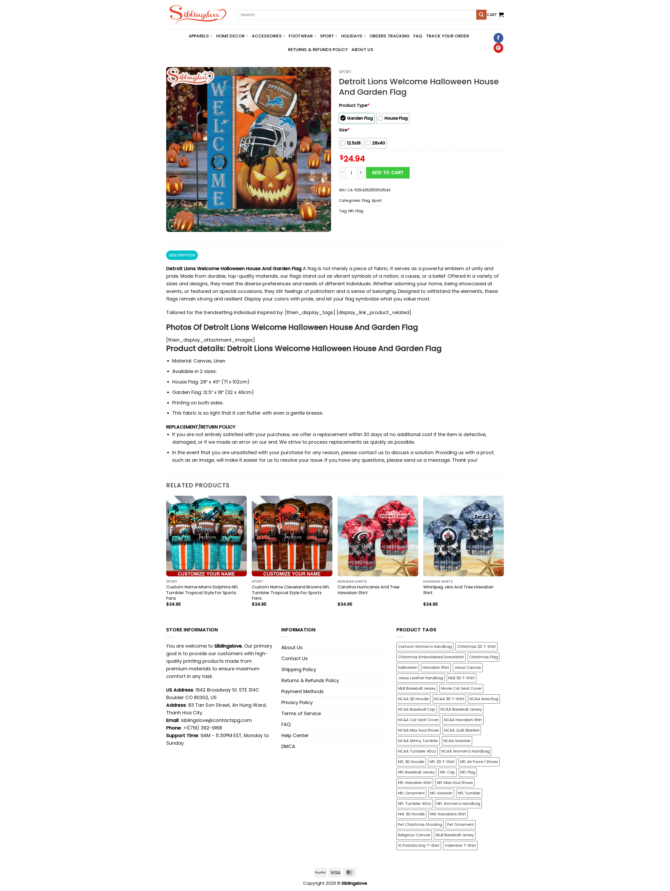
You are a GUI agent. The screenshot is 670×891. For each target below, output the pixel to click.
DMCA (288, 746)
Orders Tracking (390, 36)
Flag (366, 200)
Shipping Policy (298, 669)
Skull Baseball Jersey (455, 835)
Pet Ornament (460, 824)
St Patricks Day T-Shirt (418, 845)
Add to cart (388, 172)
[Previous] (166, 556)
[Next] (503, 556)
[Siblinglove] (198, 14)
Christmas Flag (483, 657)
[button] (495, 14)
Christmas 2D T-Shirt (476, 646)
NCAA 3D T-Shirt (449, 698)
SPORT (327, 36)
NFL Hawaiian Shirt (415, 782)
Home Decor (230, 36)
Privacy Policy (297, 702)
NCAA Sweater (457, 740)
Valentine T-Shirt (460, 845)
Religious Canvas (414, 835)
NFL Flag (355, 211)
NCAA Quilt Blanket (461, 730)
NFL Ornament (411, 793)
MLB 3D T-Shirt (461, 678)
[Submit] (481, 15)
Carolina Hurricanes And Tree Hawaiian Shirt (368, 589)
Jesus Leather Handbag (420, 678)
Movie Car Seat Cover (461, 688)
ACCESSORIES (267, 36)
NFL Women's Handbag (458, 803)
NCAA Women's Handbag (465, 751)
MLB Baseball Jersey (417, 688)
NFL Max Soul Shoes (455, 782)
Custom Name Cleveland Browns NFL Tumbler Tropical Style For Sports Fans (291, 592)
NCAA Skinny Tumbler (418, 740)
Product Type (354, 105)
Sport (345, 72)
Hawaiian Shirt (436, 667)
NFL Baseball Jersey (416, 772)
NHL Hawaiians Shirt (448, 814)
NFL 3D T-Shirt (442, 761)
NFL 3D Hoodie (411, 761)
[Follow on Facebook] (498, 38)
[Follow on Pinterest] (498, 48)
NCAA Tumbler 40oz (417, 751)
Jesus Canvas (467, 667)
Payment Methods (302, 691)
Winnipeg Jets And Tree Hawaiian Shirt (458, 589)
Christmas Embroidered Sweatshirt (431, 657)
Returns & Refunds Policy (318, 50)
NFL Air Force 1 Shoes (479, 761)
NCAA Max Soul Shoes (418, 730)
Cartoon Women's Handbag (425, 646)
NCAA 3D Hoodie (413, 698)
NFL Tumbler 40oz (414, 803)
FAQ (418, 36)
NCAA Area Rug (484, 698)
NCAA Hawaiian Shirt (463, 719)
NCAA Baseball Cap (416, 709)
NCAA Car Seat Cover (418, 719)
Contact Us (294, 658)
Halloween (407, 667)
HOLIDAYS (351, 36)
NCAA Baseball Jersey (461, 709)
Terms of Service (301, 713)
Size (344, 130)
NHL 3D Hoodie (411, 814)
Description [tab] (182, 255)
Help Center (295, 735)
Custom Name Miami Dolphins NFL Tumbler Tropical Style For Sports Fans (202, 592)
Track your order (447, 36)
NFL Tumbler (469, 793)
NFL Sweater (441, 793)
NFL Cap (447, 772)
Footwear (301, 36)
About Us (362, 50)
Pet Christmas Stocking (420, 824)
